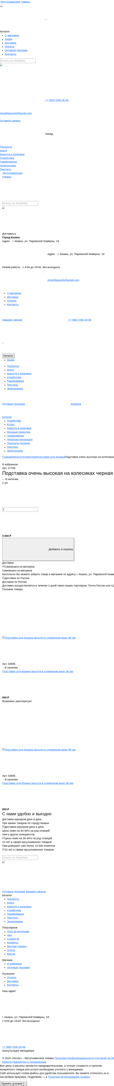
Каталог (8, 355)
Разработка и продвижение (29, 1062)
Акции (8, 39)
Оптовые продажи (16, 50)
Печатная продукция (20, 439)
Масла (11, 953)
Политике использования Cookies (69, 1076)
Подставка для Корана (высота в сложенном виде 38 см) (37, 671)
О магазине (12, 35)
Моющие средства (18, 432)
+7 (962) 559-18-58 (57, 100)
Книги (3, 150)
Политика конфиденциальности (74, 1058)
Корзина (75, 403)
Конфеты (12, 942)
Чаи (9, 935)
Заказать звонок (12, 319)
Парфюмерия (8, 161)
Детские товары (17, 946)
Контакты (10, 54)
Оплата (9, 46)
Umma (11, 950)
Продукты (6, 146)
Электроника (8, 165)
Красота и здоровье (12, 154)
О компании (14, 963)
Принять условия (12, 1083)
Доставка (10, 42)
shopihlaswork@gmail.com (63, 280)
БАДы (10, 424)
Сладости (13, 938)
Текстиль (5, 169)
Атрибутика (7, 158)
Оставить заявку (10, 120)
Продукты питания (18, 443)
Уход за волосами (18, 931)
